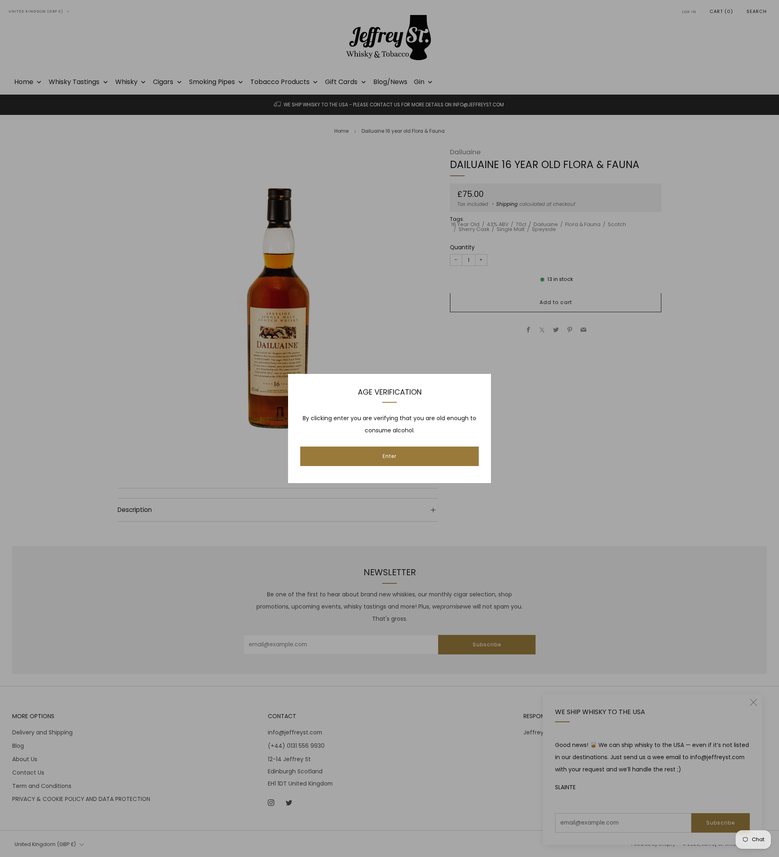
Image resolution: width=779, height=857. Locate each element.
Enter (389, 456)
